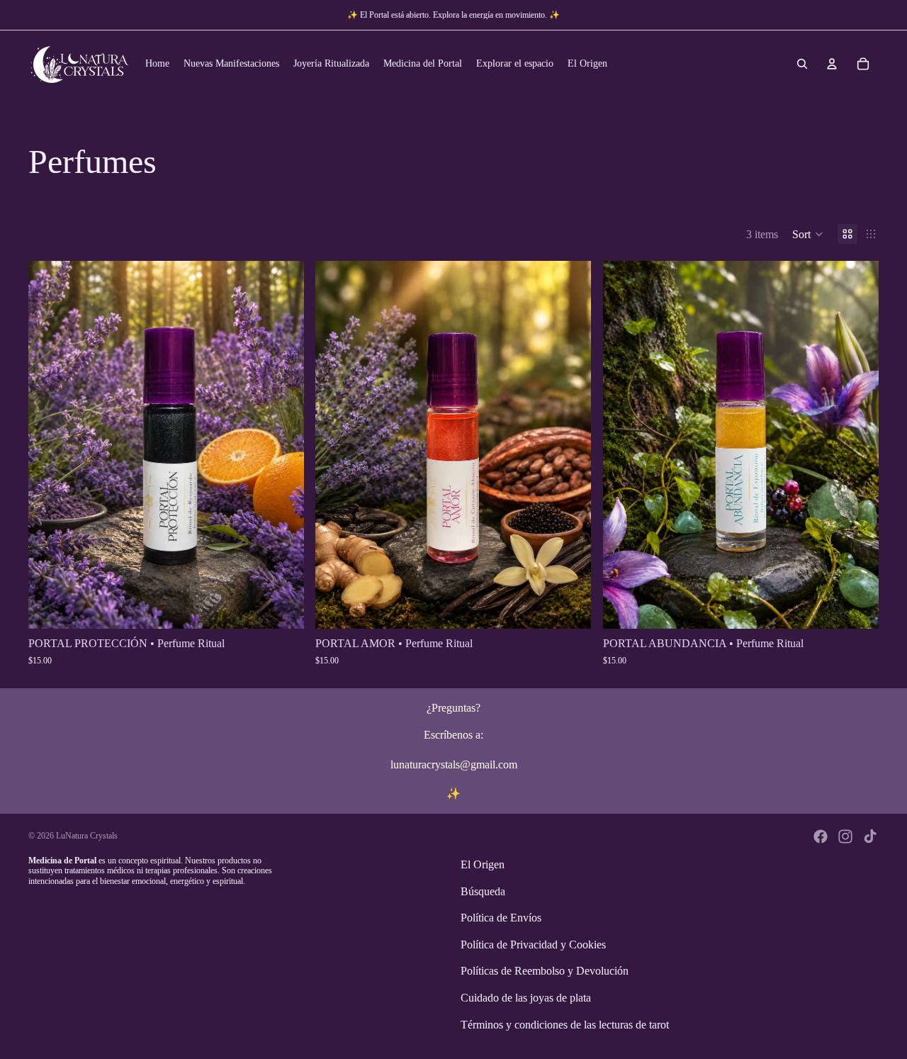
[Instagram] (845, 836)
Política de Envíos (501, 918)
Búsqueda (483, 891)
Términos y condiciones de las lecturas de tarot (565, 1024)
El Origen (483, 864)
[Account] (831, 63)
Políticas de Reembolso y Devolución (545, 971)
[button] (807, 234)
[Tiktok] (870, 836)
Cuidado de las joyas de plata (526, 998)
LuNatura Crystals (87, 836)
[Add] (282, 607)
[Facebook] (820, 836)
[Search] (802, 63)
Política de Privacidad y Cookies (533, 944)
